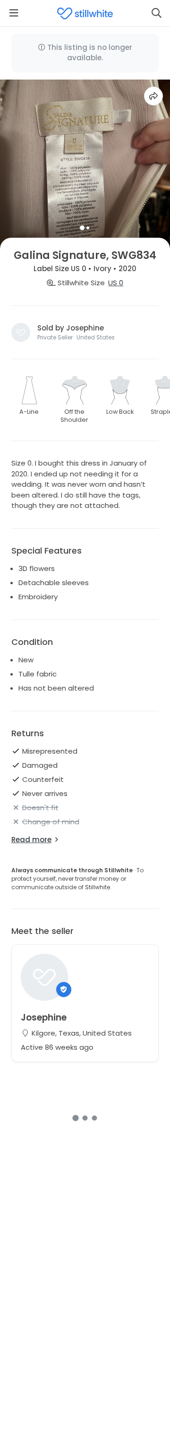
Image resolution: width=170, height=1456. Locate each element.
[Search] (156, 13)
